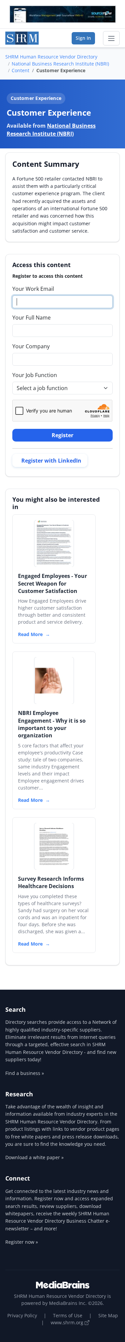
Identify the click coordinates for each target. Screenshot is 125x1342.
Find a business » (24, 1073)
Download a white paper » (34, 1157)
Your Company (31, 346)
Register (62, 435)
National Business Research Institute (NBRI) (60, 63)
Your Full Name (31, 317)
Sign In (83, 38)
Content (20, 70)
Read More (30, 634)
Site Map (108, 1315)
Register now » (21, 1242)
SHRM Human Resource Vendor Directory (51, 56)
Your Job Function (34, 375)
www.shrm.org (68, 1322)
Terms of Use (67, 1315)
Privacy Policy (22, 1315)
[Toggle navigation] (111, 38)
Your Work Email (33, 288)
